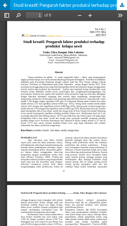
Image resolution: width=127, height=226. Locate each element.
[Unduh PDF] (122, 5)
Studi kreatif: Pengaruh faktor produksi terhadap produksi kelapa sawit (70, 5)
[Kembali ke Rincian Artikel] (5, 5)
